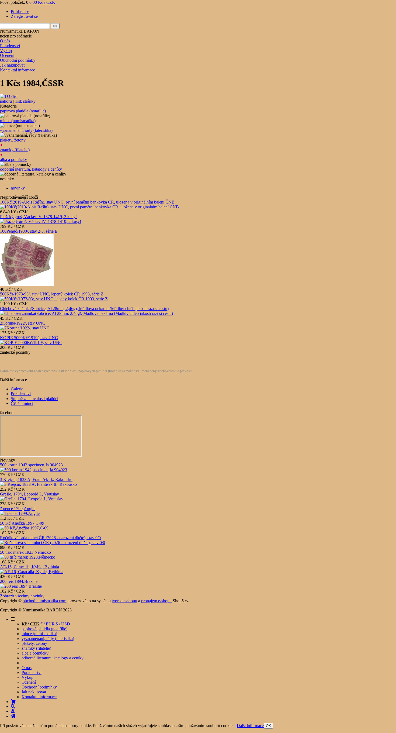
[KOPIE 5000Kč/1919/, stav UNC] (31, 342)
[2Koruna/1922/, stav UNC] (25, 328)
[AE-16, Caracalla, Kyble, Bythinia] (31, 571)
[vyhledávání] (13, 706)
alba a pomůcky (13, 159)
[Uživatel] (13, 711)
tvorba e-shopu (124, 600)
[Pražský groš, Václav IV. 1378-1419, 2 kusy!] (40, 221)
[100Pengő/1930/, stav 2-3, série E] (27, 284)
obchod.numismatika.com (44, 600)
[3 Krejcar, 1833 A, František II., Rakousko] (38, 484)
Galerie (17, 389)
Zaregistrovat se (24, 16)
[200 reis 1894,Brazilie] (21, 586)
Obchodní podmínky (17, 60)
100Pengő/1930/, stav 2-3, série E (28, 231)
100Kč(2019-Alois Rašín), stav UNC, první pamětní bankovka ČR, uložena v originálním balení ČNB (87, 202)
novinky (18, 188)
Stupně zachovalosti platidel (34, 398)
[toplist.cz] (9, 96)
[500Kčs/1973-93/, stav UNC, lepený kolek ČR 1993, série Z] (54, 299)
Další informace (250, 725)
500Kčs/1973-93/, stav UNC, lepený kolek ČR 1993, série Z (51, 294)
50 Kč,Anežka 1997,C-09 (22, 523)
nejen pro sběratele (16, 36)
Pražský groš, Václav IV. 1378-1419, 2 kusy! (38, 216)
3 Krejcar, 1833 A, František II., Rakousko (36, 479)
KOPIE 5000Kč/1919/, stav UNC (29, 337)
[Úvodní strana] (13, 716)
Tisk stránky (25, 101)
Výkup (6, 50)
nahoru (6, 101)
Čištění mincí (22, 403)
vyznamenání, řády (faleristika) (26, 130)
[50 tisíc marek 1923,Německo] (27, 557)
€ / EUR (47, 624)
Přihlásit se (20, 11)
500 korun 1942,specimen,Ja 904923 (31, 465)
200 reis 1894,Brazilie (18, 581)
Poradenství (10, 45)
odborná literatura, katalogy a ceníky (31, 169)
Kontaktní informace (17, 70)
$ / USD (63, 624)
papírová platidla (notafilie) (23, 111)
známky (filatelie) (15, 149)
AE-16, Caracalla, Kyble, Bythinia (29, 567)
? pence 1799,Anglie (17, 508)
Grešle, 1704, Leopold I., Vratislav (29, 494)
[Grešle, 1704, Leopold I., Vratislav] (31, 499)
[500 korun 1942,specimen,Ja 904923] (33, 469)
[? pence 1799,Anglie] (20, 513)
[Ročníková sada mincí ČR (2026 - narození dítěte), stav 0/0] (52, 542)
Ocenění (7, 55)
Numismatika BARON (19, 31)
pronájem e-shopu (156, 600)
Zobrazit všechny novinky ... (24, 596)
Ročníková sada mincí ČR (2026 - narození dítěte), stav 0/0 (50, 537)
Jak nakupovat (12, 65)
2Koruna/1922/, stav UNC (22, 323)
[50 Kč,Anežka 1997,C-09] (24, 528)
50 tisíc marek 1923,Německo (25, 552)
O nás (5, 41)
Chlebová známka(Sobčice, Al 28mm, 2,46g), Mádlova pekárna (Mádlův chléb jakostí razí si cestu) (84, 308)
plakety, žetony (13, 140)
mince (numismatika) (18, 120)
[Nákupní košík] (13, 701)
